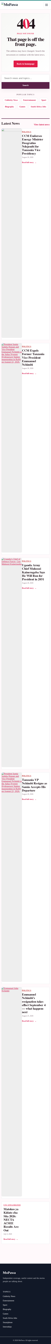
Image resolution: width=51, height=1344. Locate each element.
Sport (43, 100)
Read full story (29, 162)
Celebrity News (11, 100)
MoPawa (9, 1272)
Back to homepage (25, 64)
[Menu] (46, 5)
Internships (7, 1327)
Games (22, 107)
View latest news (42, 124)
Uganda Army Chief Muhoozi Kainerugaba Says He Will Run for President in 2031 (33, 572)
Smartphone (7, 1322)
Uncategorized (12, 1205)
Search (26, 85)
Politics (26, 132)
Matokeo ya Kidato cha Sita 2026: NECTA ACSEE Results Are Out (11, 1219)
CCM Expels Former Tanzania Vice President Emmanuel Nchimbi (33, 357)
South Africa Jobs (38, 107)
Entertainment (29, 100)
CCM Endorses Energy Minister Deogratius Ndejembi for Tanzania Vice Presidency (32, 144)
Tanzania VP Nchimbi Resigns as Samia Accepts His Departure (34, 785)
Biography (9, 107)
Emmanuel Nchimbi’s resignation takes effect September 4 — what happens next (33, 1003)
